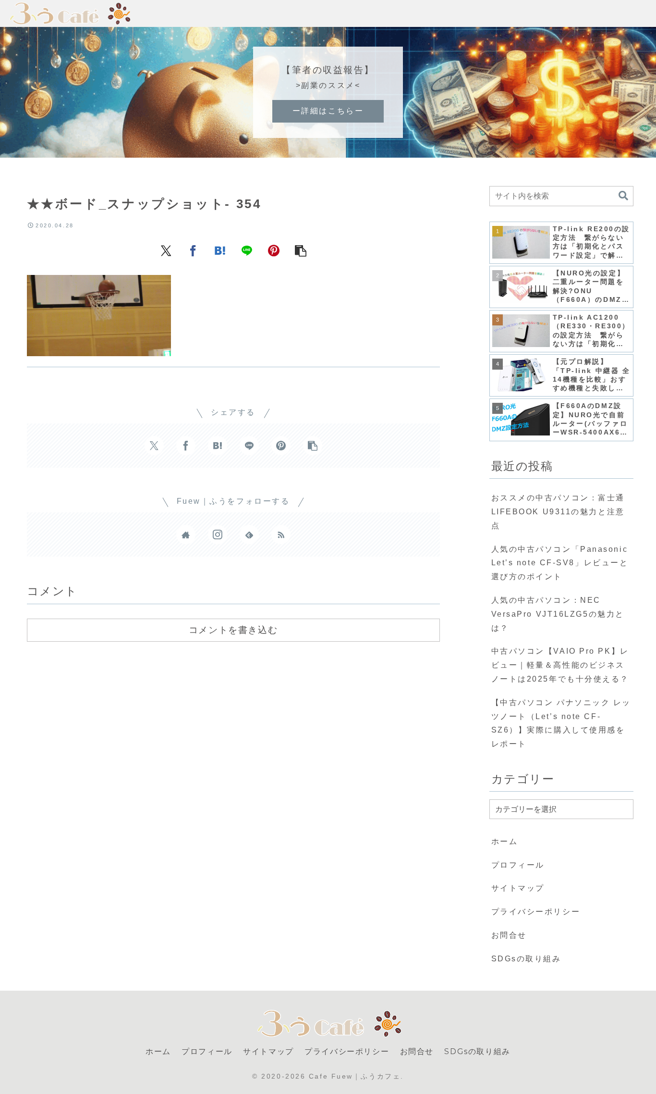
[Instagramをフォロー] (217, 534)
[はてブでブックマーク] (220, 250)
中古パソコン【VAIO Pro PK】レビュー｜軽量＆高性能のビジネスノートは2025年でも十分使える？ (560, 665)
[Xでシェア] (166, 250)
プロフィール (518, 865)
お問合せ (509, 935)
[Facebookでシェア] (193, 250)
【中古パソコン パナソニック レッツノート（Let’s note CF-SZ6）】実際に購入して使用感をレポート (561, 723)
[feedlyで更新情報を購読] (249, 534)
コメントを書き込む (233, 629)
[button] (300, 250)
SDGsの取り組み (526, 959)
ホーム (504, 841)
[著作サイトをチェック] (185, 534)
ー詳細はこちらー (328, 111)
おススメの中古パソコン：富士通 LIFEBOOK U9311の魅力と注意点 (558, 512)
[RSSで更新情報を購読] (281, 534)
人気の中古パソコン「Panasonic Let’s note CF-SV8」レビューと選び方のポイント (560, 563)
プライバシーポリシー (536, 912)
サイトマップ (518, 888)
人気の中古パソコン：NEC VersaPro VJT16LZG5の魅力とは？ (557, 614)
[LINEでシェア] (246, 250)
